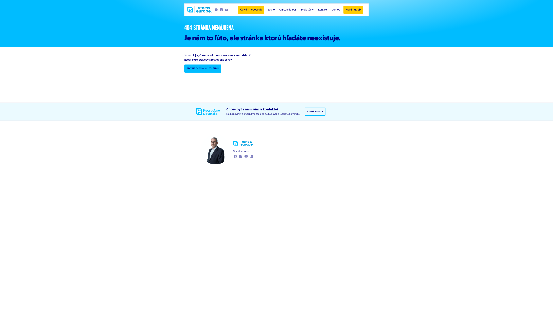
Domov (336, 10)
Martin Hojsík (353, 10)
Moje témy (307, 10)
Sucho (271, 10)
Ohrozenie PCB (288, 10)
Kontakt (322, 10)
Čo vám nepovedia (251, 10)
